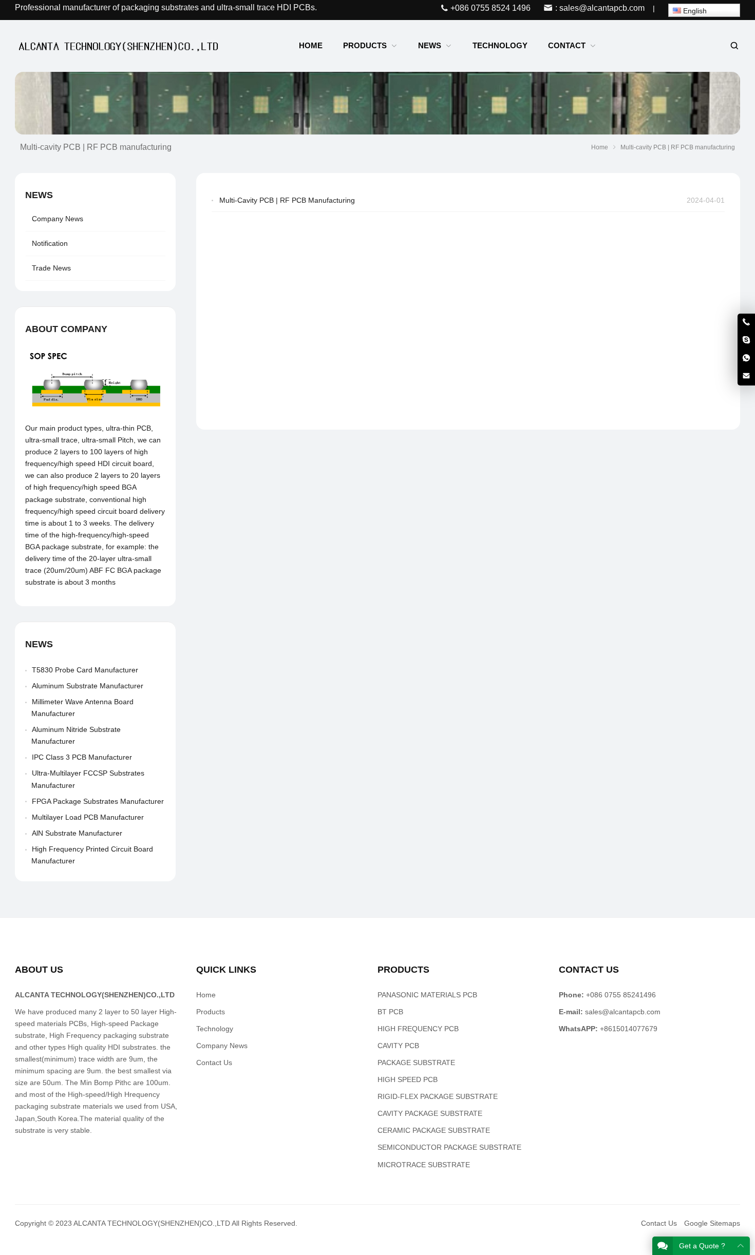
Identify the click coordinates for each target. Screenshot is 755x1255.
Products (210, 1012)
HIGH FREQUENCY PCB (418, 1029)
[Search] (734, 46)
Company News (57, 219)
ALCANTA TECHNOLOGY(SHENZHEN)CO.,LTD (151, 1223)
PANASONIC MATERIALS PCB (427, 995)
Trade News (51, 268)
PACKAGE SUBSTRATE (416, 1062)
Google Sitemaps (712, 1223)
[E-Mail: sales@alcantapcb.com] (746, 376)
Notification (50, 243)
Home (206, 995)
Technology (214, 1029)
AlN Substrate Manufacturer (77, 833)
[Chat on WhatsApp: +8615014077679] (746, 358)
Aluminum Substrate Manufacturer (87, 686)
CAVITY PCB (398, 1045)
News (39, 195)
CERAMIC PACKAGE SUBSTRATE (434, 1130)
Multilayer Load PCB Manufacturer (88, 817)
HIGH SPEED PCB (408, 1079)
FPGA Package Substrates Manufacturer (98, 801)
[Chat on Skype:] (746, 340)
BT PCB (390, 1012)
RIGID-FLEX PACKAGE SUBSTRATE (438, 1096)
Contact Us (214, 1062)
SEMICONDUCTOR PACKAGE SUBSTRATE (449, 1147)
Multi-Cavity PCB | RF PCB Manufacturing (287, 200)
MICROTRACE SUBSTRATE (424, 1165)
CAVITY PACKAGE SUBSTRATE (430, 1113)
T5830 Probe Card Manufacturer (85, 670)
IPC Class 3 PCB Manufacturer (82, 757)
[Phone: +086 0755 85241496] (746, 322)
